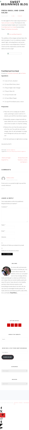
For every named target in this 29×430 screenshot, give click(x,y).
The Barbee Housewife (11, 29)
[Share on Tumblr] (1, 422)
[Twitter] (12, 325)
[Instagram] (16, 325)
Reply (3, 188)
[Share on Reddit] (1, 419)
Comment (4, 207)
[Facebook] (8, 325)
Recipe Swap (14, 151)
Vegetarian (13, 149)
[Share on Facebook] (1, 409)
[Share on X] (1, 412)
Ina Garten (23, 73)
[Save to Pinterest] (2, 415)
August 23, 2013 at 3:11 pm (11, 179)
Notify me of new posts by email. (10, 250)
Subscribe (7, 357)
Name (3, 225)
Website (3, 237)
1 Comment (20, 15)
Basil (8, 151)
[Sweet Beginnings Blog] (14, 4)
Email (3, 231)
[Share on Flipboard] (1, 425)
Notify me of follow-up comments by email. (12, 245)
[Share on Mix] (1, 429)
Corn (11, 151)
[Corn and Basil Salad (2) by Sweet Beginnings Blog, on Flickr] (15, 34)
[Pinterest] (19, 325)
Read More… (14, 292)
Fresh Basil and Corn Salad (8, 27)
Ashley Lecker (10, 177)
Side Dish (9, 149)
